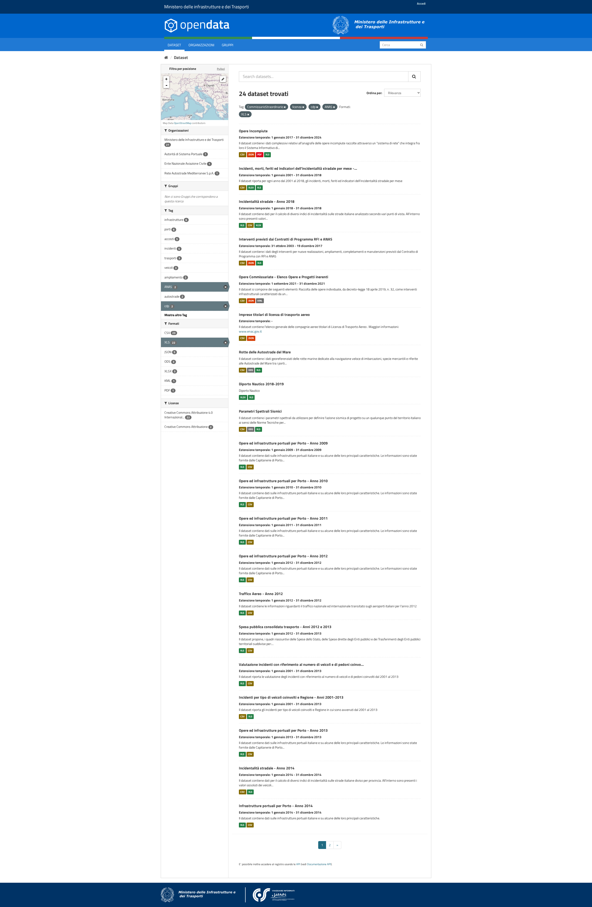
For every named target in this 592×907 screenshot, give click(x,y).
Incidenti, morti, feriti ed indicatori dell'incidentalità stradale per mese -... (298, 168)
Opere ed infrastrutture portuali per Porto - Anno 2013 (283, 730)
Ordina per (374, 92)
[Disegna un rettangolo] (223, 79)
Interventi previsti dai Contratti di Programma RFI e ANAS (285, 239)
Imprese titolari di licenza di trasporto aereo (274, 314)
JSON (251, 154)
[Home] (166, 57)
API (298, 864)
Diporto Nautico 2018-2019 (261, 384)
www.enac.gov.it (250, 331)
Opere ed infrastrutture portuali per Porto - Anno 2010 (283, 481)
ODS (250, 370)
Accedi (421, 3)
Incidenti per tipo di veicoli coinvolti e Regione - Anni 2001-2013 (291, 697)
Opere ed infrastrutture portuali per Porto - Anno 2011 (283, 518)
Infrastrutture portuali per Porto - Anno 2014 (276, 805)
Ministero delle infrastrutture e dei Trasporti (206, 6)
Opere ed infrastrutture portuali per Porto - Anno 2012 (283, 556)
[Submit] (422, 44)
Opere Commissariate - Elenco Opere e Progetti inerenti (283, 277)
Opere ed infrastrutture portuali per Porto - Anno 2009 (283, 443)
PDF (259, 154)
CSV (242, 154)
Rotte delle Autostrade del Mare (265, 352)
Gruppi (227, 45)
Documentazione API (319, 864)
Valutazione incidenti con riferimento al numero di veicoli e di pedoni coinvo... (301, 664)
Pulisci (221, 69)
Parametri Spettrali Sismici (260, 411)
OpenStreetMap (182, 123)
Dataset (174, 45)
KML (259, 300)
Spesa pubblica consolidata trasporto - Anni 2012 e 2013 (285, 626)
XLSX (251, 187)
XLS (267, 154)
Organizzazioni (201, 45)
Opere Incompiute (253, 131)
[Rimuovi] (285, 107)
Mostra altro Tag (175, 314)
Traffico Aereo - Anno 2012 (261, 593)
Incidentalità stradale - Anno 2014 (266, 768)
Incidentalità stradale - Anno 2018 (266, 201)
